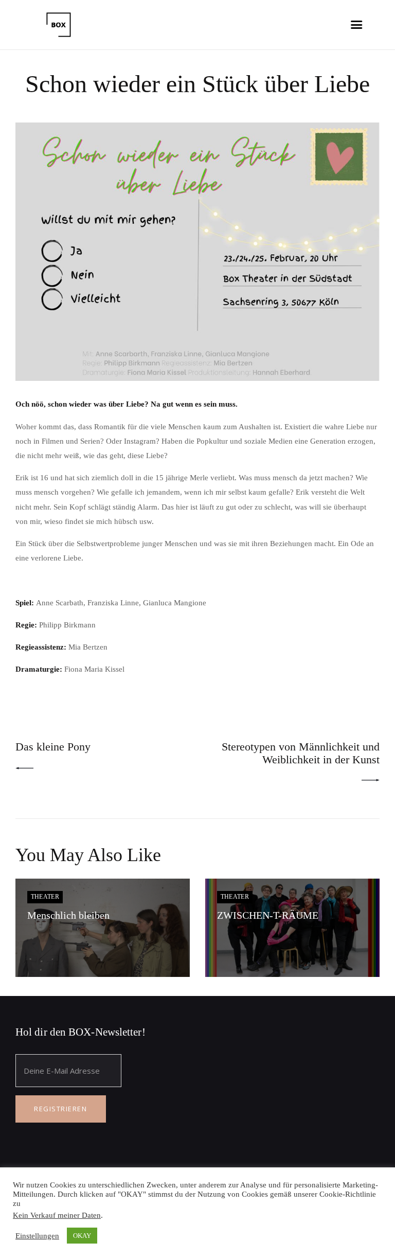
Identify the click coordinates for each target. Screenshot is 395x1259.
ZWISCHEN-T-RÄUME (267, 915)
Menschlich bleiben (68, 915)
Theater (45, 896)
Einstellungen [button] (37, 1236)
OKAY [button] (82, 1235)
